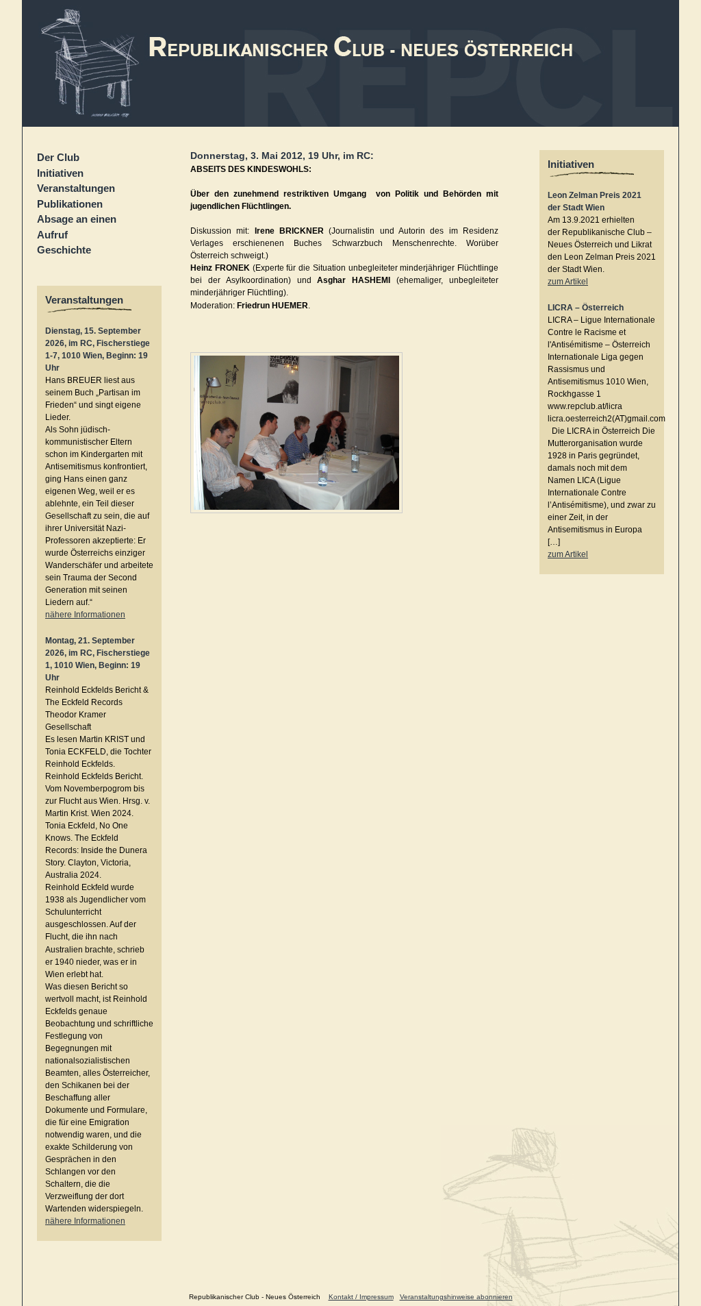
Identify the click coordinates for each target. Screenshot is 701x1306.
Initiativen (60, 173)
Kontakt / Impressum (361, 1297)
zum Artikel (568, 281)
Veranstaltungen (76, 188)
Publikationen (70, 204)
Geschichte (64, 250)
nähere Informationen (85, 614)
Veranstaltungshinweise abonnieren (456, 1297)
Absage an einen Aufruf (76, 227)
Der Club (58, 157)
